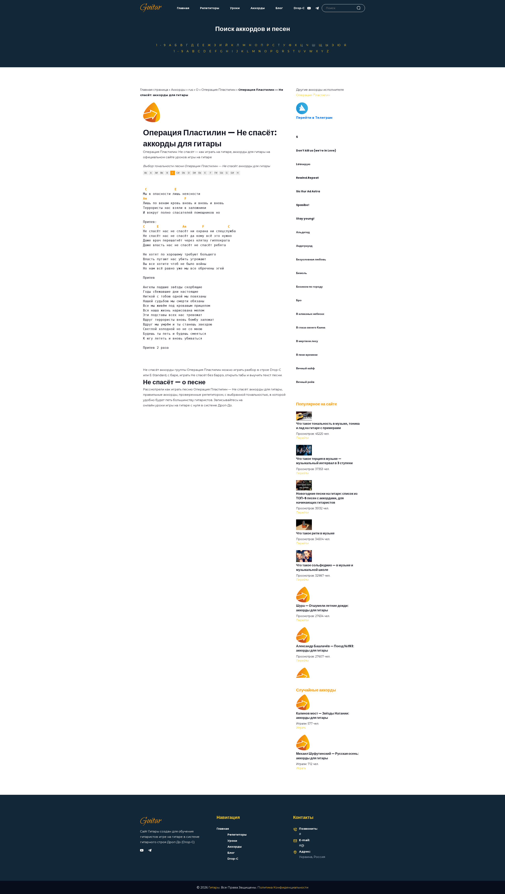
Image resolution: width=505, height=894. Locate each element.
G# (232, 173)
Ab (145, 173)
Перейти (302, 438)
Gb (221, 173)
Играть (301, 727)
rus (190, 90)
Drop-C (299, 8)
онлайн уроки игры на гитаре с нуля (171, 405)
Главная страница (154, 90)
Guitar (150, 8)
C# (178, 173)
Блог (279, 8)
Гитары (214, 887)
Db (183, 173)
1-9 (162, 45)
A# (156, 173)
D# (194, 173)
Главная (183, 8)
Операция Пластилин (218, 90)
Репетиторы (209, 8)
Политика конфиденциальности (282, 887)
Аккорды (258, 8)
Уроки (235, 8)
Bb (161, 173)
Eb (199, 173)
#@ (301, 845)
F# (216, 173)
